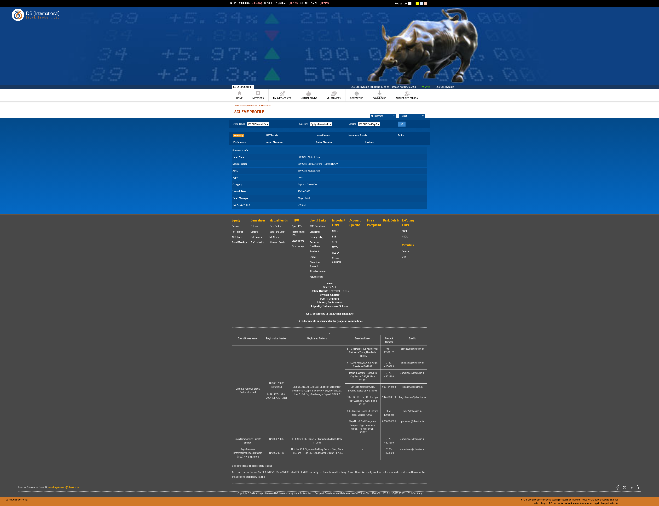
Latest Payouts (323, 135)
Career (313, 257)
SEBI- (335, 242)
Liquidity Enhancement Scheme (329, 306)
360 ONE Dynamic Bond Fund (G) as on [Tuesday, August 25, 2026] (358, 86)
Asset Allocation (274, 142)
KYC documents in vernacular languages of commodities (329, 321)
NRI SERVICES (334, 98)
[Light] (410, 3)
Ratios (401, 135)
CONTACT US (356, 98)
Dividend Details (277, 242)
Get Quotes (256, 237)
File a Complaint (374, 223)
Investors (258, 98)
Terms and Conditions (315, 244)
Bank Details (391, 220)
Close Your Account (315, 264)
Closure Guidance (336, 259)
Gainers (235, 226)
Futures (254, 226)
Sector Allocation (324, 142)
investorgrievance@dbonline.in (63, 487)
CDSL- (405, 231)
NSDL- (405, 236)
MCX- (335, 247)
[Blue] (421, 3)
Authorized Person (407, 98)
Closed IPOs (298, 240)
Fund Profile (275, 226)
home (239, 98)
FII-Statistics (257, 242)
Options (254, 231)
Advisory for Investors (329, 302)
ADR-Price (237, 237)
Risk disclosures (318, 271)
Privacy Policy (317, 237)
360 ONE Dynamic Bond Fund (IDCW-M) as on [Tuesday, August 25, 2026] (446, 86)
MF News (274, 237)
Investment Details (358, 135)
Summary (239, 135)
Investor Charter (329, 294)
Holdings (369, 142)
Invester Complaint (329, 298)
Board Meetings (239, 242)
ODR (404, 256)
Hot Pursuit (237, 231)
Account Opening (355, 223)
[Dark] (413, 3)
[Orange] (425, 3)
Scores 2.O (329, 287)
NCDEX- (336, 252)
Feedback (314, 251)
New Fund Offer (277, 231)
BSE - (335, 236)
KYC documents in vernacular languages (330, 313)
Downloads (379, 98)
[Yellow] (417, 3)
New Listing (298, 246)
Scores (405, 251)
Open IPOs (297, 226)
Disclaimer (315, 231)
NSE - (335, 231)
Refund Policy (316, 276)
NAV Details (272, 135)
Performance (239, 142)
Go (402, 124)
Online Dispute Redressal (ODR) (330, 290)
